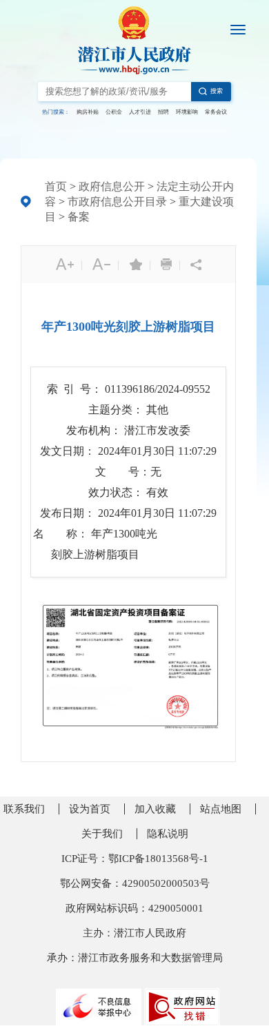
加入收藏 (155, 808)
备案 (79, 217)
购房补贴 (88, 112)
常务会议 (216, 112)
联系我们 (24, 808)
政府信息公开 (112, 186)
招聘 (163, 112)
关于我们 (102, 833)
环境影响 (187, 112)
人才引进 (140, 112)
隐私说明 (167, 833)
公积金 (114, 112)
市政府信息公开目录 (117, 201)
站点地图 (220, 808)
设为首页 (89, 808)
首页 (56, 186)
